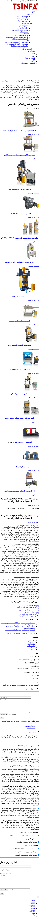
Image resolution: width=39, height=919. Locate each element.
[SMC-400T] (31, 127)
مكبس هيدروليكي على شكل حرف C (28, 616)
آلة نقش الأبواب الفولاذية (31, 612)
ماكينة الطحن (28, 40)
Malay (33, 913)
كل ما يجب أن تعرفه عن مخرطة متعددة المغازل (21, 633)
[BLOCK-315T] (31, 341)
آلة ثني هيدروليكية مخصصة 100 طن (19, 369)
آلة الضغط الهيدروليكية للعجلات (29, 614)
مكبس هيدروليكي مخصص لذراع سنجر (26, 238)
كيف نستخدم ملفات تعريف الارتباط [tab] (28, 746)
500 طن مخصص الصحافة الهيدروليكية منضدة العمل (19, 491)
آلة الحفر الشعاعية (26, 49)
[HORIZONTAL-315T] (31, 438)
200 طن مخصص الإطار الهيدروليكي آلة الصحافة (19, 262)
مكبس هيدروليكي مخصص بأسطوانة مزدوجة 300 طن (19, 155)
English (33, 900)
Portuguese (32, 905)
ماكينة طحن (28, 14)
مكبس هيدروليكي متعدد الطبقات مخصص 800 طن (19, 418)
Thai (34, 915)
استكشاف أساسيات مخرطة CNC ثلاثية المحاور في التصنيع (17, 623)
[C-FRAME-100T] (31, 234)
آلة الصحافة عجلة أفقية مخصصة (22, 442)
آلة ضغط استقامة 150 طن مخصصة (19, 321)
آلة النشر (32, 647)
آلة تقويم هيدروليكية (33, 605)
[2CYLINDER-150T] (31, 151)
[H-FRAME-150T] (31, 258)
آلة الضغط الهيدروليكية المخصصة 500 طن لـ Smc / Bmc (19, 130)
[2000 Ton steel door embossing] (31, 210)
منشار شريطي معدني (25, 47)
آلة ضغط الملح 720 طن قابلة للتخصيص (19, 189)
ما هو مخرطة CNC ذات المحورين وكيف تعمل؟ (21, 624)
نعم (38, 741)
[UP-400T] (26, 293)
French (33, 910)
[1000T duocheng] (31, 414)
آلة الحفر (32, 649)
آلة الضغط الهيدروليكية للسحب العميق (27, 607)
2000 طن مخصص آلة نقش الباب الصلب (19, 213)
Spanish (33, 903)
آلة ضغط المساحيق (33, 609)
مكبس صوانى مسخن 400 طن (19, 296)
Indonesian (32, 911)
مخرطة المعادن (27, 23)
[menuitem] (17, 31)
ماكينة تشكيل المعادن (25, 33)
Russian (33, 908)
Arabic (33, 902)
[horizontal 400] (31, 463)
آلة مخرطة (32, 642)
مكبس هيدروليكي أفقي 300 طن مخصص (19, 466)
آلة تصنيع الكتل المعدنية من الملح (29, 610)
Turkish (33, 907)
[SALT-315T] (26, 185)
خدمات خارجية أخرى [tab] (32, 817)
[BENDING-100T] (31, 366)
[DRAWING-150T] (31, 390)
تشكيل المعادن (30, 644)
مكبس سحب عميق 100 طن (19, 394)
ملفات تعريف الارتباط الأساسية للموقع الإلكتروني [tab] (24, 766)
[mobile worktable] (31, 487)
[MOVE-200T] (31, 317)
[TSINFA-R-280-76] (25, 10)
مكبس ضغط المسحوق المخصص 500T (19, 345)
